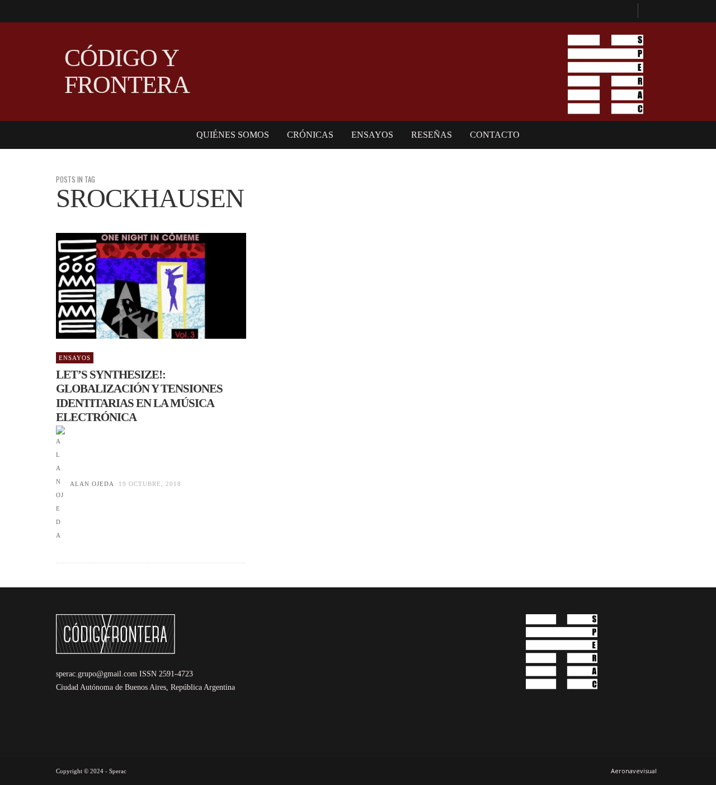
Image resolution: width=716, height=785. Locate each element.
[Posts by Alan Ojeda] (60, 483)
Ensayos (75, 357)
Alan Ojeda (92, 483)
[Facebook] (624, 11)
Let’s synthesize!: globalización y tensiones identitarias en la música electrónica (139, 396)
